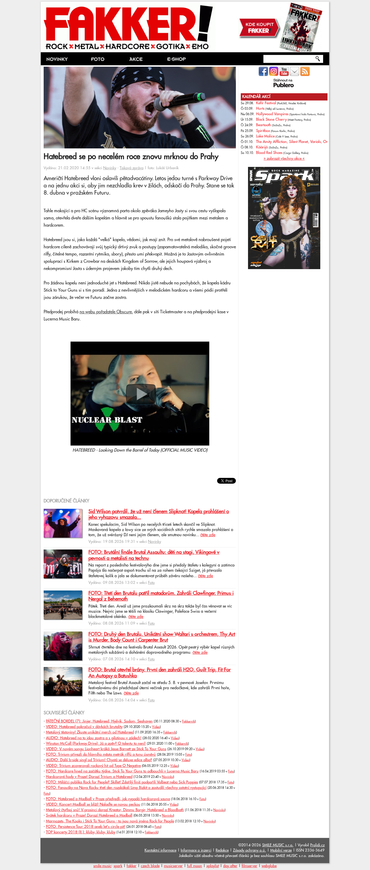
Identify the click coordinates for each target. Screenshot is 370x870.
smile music (102, 866)
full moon (194, 866)
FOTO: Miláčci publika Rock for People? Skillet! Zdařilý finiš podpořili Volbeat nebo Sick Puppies (122, 782)
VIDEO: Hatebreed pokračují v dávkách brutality (84, 727)
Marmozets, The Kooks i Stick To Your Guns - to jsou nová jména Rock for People (110, 821)
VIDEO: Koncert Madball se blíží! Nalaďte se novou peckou (93, 804)
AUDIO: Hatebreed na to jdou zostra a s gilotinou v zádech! (93, 738)
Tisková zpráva (131, 168)
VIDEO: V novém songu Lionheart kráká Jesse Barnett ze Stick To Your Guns (106, 749)
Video (156, 727)
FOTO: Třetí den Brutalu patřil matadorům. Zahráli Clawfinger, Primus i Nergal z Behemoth (161, 596)
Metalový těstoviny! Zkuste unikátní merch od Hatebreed (90, 732)
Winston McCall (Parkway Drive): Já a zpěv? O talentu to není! (96, 744)
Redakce (222, 850)
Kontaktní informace (160, 850)
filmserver (249, 866)
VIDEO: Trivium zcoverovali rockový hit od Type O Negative (93, 766)
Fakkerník (188, 721)
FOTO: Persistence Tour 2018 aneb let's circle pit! (85, 827)
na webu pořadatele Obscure (105, 312)
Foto (151, 583)
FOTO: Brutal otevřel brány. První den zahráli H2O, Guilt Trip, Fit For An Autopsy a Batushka (159, 673)
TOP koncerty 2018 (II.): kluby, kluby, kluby (80, 832)
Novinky (109, 168)
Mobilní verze (281, 850)
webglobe (269, 866)
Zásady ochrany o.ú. (249, 850)
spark (118, 866)
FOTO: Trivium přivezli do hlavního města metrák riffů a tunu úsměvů (101, 754)
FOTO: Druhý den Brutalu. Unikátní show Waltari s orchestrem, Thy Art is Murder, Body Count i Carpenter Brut (161, 637)
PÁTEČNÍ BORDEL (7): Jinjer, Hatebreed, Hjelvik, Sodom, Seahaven (99, 721)
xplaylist (212, 866)
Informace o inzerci (196, 850)
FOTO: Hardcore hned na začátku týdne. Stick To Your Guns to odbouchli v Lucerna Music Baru (122, 771)
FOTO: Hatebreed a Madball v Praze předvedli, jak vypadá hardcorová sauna (108, 799)
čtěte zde (207, 535)
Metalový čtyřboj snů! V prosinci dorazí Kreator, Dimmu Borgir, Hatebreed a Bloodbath (115, 810)
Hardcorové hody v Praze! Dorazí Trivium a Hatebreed (89, 777)
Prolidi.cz (317, 845)
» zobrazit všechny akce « (284, 159)
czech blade (150, 866)
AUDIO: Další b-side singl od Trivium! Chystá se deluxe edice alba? (99, 760)
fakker (131, 866)
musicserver (173, 866)
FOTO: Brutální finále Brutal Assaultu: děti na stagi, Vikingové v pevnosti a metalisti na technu (153, 555)
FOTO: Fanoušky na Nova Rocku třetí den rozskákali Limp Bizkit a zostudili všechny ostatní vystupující (126, 788)
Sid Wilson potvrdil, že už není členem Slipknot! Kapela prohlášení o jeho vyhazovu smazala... (158, 514)
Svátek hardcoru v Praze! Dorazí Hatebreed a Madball (89, 815)
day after (230, 866)
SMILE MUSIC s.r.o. (277, 845)
